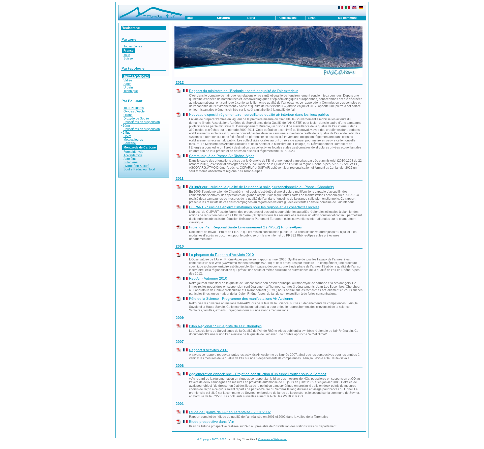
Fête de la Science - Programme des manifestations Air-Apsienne (241, 298)
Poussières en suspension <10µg (140, 123)
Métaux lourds (133, 139)
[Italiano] (347, 8)
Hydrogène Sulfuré (136, 166)
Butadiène (131, 162)
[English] (354, 8)
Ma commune (347, 18)
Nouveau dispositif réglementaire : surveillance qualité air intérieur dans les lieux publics (259, 114)
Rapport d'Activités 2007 (208, 350)
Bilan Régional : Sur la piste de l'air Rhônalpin (225, 326)
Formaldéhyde (133, 152)
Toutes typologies (136, 76)
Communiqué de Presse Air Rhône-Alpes (221, 156)
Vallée (128, 80)
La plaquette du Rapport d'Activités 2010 (221, 255)
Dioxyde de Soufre (136, 118)
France (129, 50)
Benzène (130, 143)
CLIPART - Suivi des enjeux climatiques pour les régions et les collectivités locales (254, 207)
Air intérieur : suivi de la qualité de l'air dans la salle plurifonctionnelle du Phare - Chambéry (261, 187)
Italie (127, 55)
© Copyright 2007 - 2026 (211, 439)
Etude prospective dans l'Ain (211, 422)
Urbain (128, 87)
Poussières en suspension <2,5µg (140, 130)
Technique (131, 91)
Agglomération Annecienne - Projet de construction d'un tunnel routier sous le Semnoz (257, 374)
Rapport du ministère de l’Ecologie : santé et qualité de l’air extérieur (243, 91)
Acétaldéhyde (133, 155)
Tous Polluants (134, 108)
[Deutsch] (361, 8)
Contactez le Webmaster (272, 439)
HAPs (127, 136)
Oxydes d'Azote (134, 111)
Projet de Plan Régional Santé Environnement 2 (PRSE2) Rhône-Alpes (245, 227)
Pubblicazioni (287, 18)
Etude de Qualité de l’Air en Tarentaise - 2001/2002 (230, 412)
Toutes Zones (133, 46)
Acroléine (130, 159)
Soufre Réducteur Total (139, 169)
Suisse (128, 58)
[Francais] (340, 8)
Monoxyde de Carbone (140, 147)
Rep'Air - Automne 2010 (208, 278)
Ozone (128, 115)
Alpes (127, 84)
